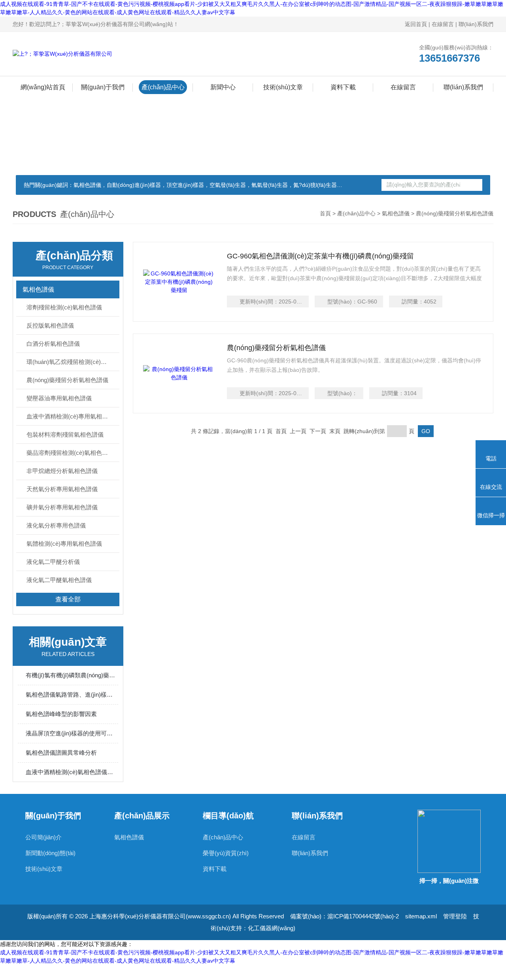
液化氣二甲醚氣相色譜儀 (59, 580)
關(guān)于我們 (103, 87)
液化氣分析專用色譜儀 (56, 525)
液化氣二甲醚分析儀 (53, 561)
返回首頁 (416, 24)
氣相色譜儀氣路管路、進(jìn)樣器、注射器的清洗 (72, 694)
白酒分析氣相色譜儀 (53, 343)
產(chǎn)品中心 (163, 87)
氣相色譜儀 (396, 213)
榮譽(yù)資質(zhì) (226, 853)
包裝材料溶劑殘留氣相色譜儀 (65, 434)
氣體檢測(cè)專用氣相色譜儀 (64, 543)
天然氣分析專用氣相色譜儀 (62, 489)
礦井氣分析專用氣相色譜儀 (62, 507)
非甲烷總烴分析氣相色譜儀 (62, 470)
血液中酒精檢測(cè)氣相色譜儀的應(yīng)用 (72, 772)
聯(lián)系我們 (476, 24)
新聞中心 (223, 87)
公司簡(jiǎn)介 (43, 837)
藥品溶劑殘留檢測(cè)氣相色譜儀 (70, 452)
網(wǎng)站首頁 (43, 87)
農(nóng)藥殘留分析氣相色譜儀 (67, 380)
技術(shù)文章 (283, 87)
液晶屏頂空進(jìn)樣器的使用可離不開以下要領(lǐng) (72, 733)
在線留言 (443, 24)
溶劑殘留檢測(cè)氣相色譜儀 (64, 307)
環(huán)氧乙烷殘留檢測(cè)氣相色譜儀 (72, 361)
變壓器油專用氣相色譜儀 (59, 398)
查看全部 (68, 599)
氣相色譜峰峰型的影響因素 (61, 714)
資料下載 (343, 87)
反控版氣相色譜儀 (50, 325)
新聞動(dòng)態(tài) (50, 853)
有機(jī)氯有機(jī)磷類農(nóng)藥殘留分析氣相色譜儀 (72, 675)
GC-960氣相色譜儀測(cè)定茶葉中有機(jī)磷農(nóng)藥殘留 (320, 256)
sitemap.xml (421, 916)
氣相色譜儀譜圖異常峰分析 (61, 752)
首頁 (325, 213)
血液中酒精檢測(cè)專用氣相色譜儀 (72, 416)
